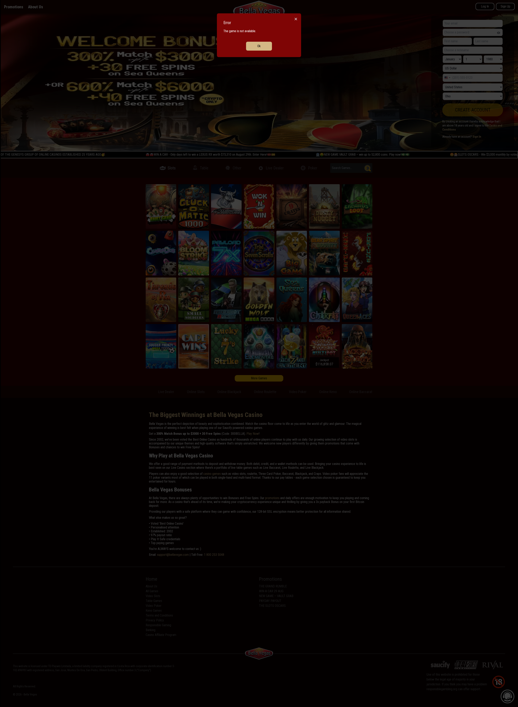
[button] (259, 353)
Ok (259, 46)
